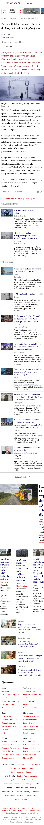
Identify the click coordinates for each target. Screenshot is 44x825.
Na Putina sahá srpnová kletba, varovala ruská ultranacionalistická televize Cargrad (27, 451)
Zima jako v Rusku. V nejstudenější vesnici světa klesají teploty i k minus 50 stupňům (26, 236)
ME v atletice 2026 (9, 726)
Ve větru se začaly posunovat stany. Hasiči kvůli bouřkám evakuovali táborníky (22, 569)
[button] (22, 88)
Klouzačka (31, 780)
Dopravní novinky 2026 (31, 748)
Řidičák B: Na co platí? (31, 751)
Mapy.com (20, 764)
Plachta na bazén (30, 776)
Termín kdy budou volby (11, 701)
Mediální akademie (9, 810)
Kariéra (30, 808)
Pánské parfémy (21, 799)
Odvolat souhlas (12, 813)
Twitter (15, 808)
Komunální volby (8, 708)
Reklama (22, 808)
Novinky (4, 34)
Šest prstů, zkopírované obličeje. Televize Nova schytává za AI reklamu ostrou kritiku (28, 346)
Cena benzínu (27, 768)
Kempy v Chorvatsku (9, 741)
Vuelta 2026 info (29, 691)
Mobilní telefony (30, 788)
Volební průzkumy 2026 (10, 694)
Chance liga (6, 716)
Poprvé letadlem (8, 745)
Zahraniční (17, 277)
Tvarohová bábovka (30, 726)
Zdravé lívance (28, 723)
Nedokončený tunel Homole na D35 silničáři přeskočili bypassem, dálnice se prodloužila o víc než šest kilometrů (28, 423)
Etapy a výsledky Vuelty (32, 694)
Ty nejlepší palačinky (31, 716)
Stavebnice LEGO (8, 792)
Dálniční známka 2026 (31, 745)
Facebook (7, 808)
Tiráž (37, 808)
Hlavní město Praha (20, 327)
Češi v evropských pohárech (21, 772)
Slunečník (21, 780)
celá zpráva (13, 185)
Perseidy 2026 (15, 768)
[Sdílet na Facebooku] (38, 191)
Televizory (20, 795)
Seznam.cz (30, 3)
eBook (6, 42)
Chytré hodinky (31, 795)
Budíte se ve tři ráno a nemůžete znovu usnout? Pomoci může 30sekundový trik (28, 372)
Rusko (20, 199)
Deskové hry (10, 795)
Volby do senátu (8, 704)
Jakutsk (27, 199)
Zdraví (16, 377)
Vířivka (36, 784)
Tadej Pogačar (28, 701)
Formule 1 (6, 730)
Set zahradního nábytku (12, 784)
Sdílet (15, 42)
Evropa (16, 297)
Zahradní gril (27, 784)
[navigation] (3, 3)
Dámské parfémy (23, 792)
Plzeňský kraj (18, 403)
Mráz (34, 199)
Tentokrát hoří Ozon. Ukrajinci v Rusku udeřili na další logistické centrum (5, 568)
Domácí (16, 430)
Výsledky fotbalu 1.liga (10, 720)
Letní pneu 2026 (29, 741)
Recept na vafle (29, 730)
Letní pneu (36, 792)
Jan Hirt (26, 698)
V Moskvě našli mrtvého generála (28, 293)
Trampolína (12, 780)
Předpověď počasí (33, 764)
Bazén (19, 776)
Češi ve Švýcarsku (8, 751)
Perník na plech (29, 733)
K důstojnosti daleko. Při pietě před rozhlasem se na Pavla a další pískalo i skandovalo (27, 319)
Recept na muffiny (30, 720)
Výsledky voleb (7, 698)
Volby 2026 (6, 691)
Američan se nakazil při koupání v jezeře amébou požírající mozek (28, 271)
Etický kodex (22, 810)
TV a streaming (19, 352)
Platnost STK (28, 758)
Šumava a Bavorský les (10, 748)
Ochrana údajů (34, 810)
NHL (3, 733)
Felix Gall (26, 704)
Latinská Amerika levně (10, 755)
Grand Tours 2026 (30, 708)
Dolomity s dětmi (8, 758)
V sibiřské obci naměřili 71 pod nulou (27, 211)
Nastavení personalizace (29, 813)
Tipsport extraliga (8, 723)
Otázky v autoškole (30, 755)
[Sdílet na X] (41, 191)
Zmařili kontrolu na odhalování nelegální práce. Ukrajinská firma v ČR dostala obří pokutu (28, 397)
